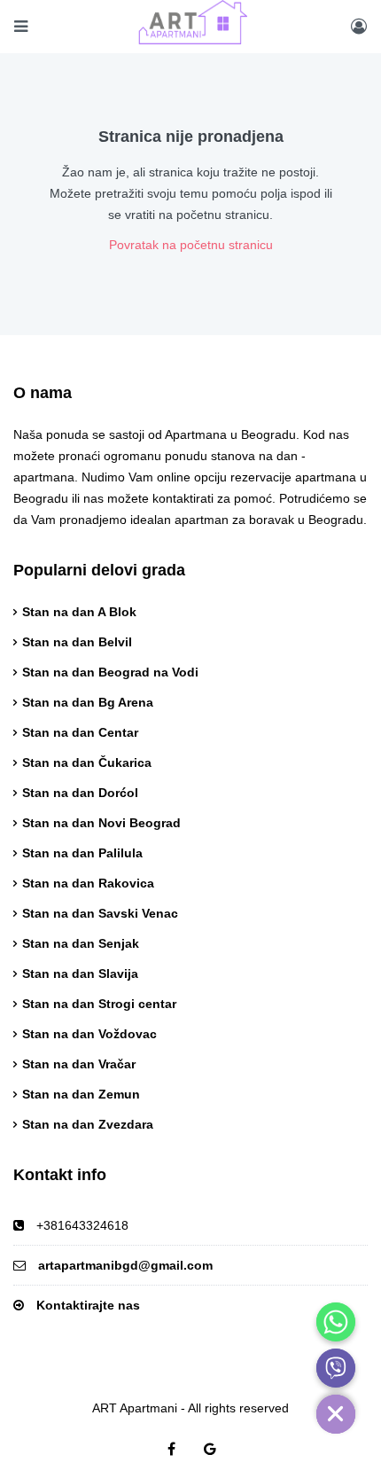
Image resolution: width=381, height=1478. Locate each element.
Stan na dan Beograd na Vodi (110, 672)
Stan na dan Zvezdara (87, 1124)
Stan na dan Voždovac (89, 1034)
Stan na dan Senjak (80, 943)
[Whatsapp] (335, 1321)
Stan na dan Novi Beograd (101, 823)
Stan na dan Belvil (77, 642)
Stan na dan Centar (80, 732)
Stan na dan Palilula (82, 853)
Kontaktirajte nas (88, 1305)
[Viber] (335, 1368)
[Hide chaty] (335, 1414)
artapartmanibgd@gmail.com (125, 1265)
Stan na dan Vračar (79, 1064)
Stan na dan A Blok (79, 612)
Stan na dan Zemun (81, 1094)
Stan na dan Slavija (80, 973)
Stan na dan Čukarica (87, 762)
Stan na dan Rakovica (88, 883)
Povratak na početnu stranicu (191, 245)
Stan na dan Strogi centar (99, 1004)
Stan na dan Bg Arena (87, 702)
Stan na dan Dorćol (80, 793)
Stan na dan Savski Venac (100, 913)
